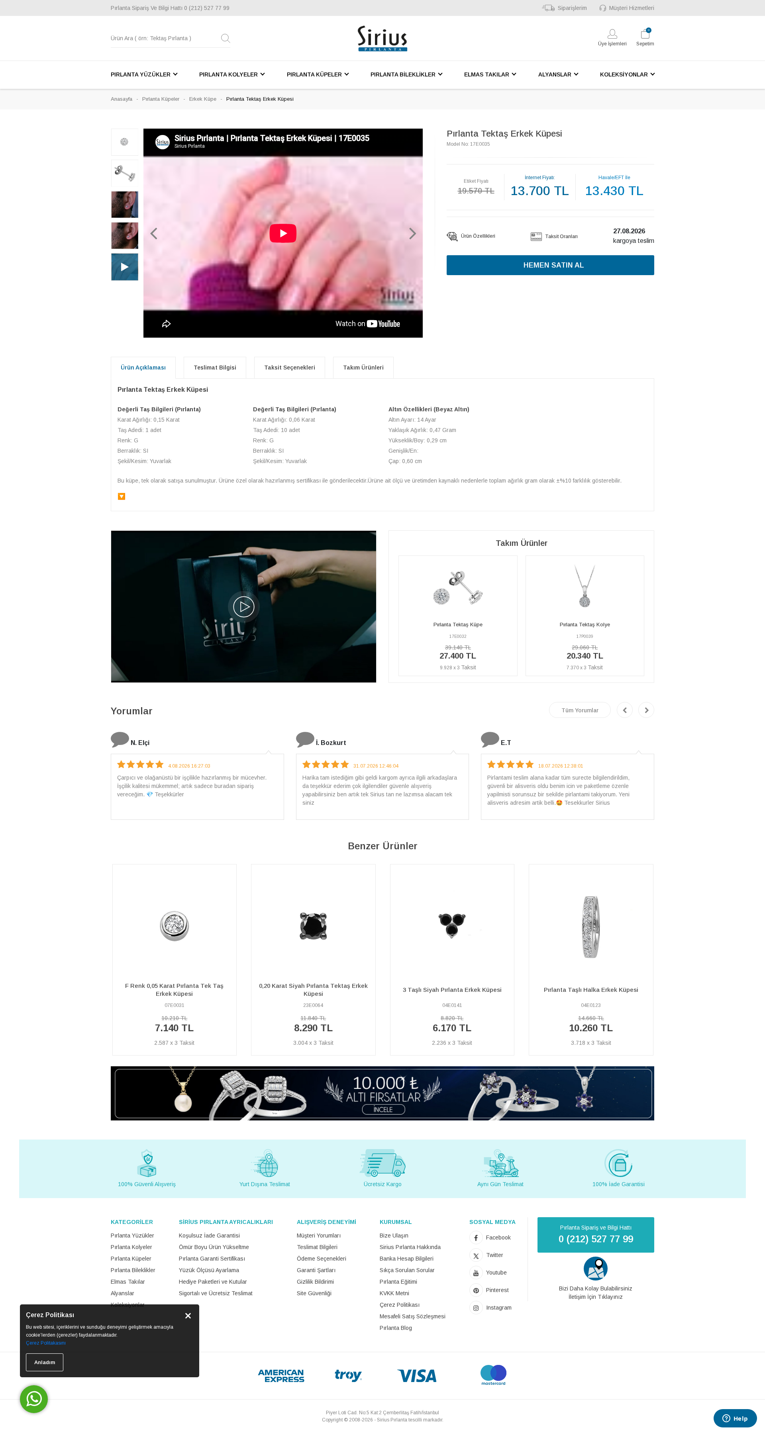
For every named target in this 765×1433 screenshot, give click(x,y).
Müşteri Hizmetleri (631, 8)
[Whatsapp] (34, 1399)
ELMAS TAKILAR (486, 74)
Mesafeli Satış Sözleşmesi (412, 1316)
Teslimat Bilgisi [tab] (215, 367)
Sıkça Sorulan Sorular (407, 1270)
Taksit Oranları (561, 236)
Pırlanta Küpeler (160, 99)
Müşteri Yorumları (319, 1235)
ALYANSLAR (554, 74)
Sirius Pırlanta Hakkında (410, 1247)
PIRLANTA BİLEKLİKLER (403, 74)
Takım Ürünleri (363, 367)
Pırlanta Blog (396, 1328)
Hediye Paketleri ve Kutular (213, 1282)
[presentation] (625, 710)
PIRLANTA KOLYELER (228, 74)
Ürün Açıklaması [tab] (143, 367)
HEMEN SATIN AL (554, 265)
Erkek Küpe (202, 99)
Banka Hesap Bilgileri (407, 1258)
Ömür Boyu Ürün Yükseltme (214, 1247)
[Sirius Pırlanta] (382, 38)
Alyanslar (122, 1293)
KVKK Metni (394, 1293)
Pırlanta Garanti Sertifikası (212, 1258)
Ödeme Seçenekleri (321, 1258)
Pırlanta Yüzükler (132, 1235)
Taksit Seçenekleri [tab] (289, 367)
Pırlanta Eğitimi (398, 1282)
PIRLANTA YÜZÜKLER (141, 74)
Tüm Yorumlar (579, 710)
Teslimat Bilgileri (317, 1247)
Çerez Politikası (400, 1305)
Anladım (44, 1362)
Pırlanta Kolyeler (131, 1247)
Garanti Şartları (316, 1270)
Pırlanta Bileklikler (133, 1270)
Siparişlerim (572, 8)
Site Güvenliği (314, 1293)
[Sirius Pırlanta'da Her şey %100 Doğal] (382, 1092)
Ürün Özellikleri (477, 236)
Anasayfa (121, 99)
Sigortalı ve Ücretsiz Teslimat (216, 1293)
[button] (153, 232)
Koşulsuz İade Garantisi (209, 1235)
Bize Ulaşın (394, 1235)
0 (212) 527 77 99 (207, 8)
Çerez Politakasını (46, 1343)
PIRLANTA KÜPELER (314, 74)
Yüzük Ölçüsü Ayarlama (209, 1270)
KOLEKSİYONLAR (624, 74)
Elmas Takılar (128, 1282)
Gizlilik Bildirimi (315, 1282)
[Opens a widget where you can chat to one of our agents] (735, 1419)
